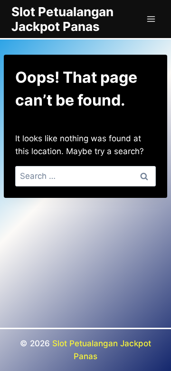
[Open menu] (151, 18)
